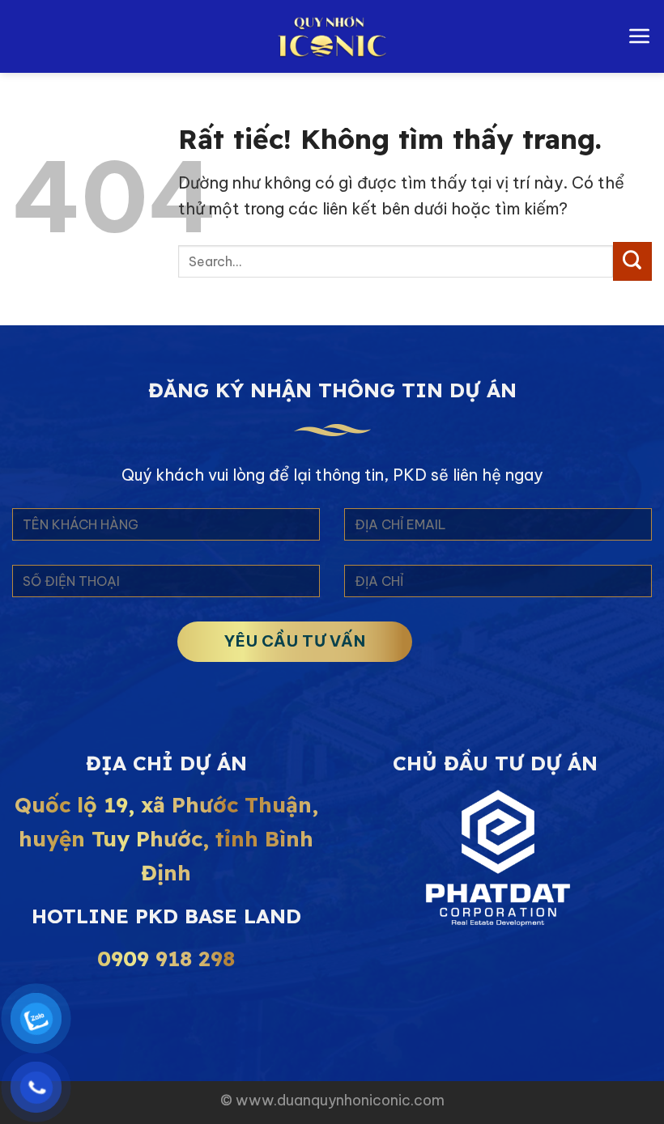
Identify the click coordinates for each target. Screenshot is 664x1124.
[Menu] (640, 36)
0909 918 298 (166, 958)
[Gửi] (632, 261)
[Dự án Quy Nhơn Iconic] (332, 36)
